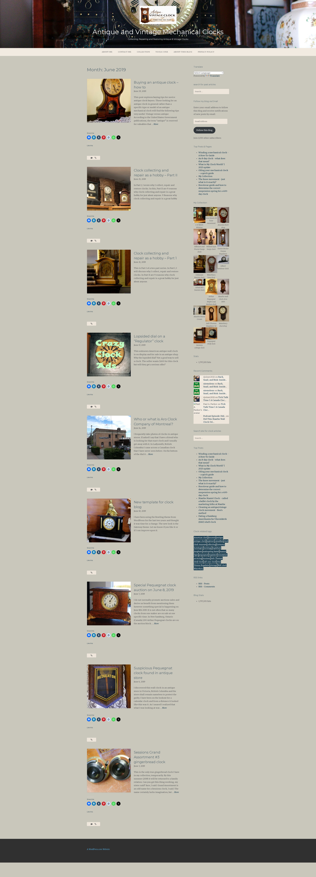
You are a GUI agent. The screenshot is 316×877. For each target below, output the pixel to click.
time (219, 562)
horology (208, 548)
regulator (213, 555)
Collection (143, 52)
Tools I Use (162, 52)
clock (226, 541)
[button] (199, 218)
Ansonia (212, 537)
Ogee (196, 555)
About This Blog (183, 52)
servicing (198, 558)
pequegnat (203, 555)
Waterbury (198, 568)
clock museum (200, 544)
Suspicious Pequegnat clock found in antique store (153, 673)
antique (219, 537)
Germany (220, 544)
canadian (219, 541)
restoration (222, 555)
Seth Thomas (217, 558)
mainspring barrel (211, 551)
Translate (215, 76)
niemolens (208, 383)
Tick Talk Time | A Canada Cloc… (214, 407)
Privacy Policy (206, 52)
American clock (201, 537)
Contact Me (124, 52)
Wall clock (222, 565)
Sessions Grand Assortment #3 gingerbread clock (149, 757)
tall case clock (210, 562)
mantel (223, 551)
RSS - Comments (206, 586)
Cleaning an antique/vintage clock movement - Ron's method (212, 510)
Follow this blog (204, 130)
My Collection (205, 176)
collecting (211, 544)
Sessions (206, 558)
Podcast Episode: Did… (214, 416)
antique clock (200, 541)
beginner (210, 541)
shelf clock (198, 562)
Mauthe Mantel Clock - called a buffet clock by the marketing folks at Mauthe (213, 501)
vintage (213, 565)
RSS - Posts (203, 583)
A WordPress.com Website (98, 849)
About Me (107, 52)
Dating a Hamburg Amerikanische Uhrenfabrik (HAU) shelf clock (212, 519)
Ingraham (216, 548)
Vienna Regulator (202, 565)
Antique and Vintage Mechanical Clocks (158, 32)
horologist (198, 548)
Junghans (198, 551)
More (156, 124)
